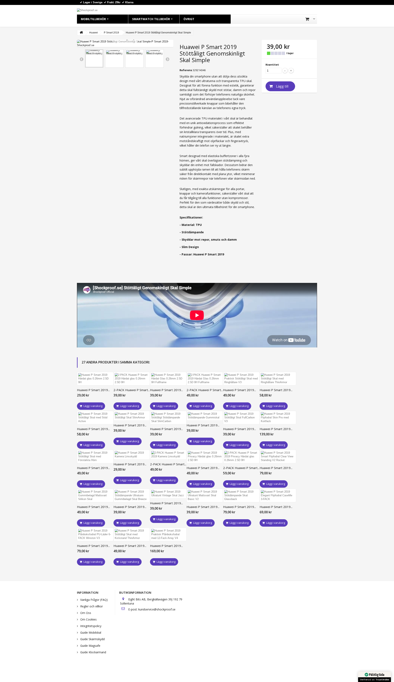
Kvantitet (272, 64)
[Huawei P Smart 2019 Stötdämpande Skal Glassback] (241, 495)
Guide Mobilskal (90, 632)
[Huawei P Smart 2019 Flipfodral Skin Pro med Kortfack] (278, 417)
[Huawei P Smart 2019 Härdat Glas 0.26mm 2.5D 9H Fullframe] (168, 378)
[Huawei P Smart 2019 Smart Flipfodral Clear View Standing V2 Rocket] (278, 456)
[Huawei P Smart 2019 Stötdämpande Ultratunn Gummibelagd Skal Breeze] (131, 495)
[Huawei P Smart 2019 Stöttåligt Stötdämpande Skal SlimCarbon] (168, 417)
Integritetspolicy (90, 626)
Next (167, 59)
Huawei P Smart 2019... (93, 390)
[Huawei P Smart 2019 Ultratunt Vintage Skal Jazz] (168, 494)
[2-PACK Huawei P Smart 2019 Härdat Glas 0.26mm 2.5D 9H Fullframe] (205, 378)
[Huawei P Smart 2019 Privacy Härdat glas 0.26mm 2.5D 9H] (205, 456)
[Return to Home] (81, 32)
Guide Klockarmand (92, 652)
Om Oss (85, 613)
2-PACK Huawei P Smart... (131, 390)
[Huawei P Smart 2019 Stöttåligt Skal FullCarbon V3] (241, 417)
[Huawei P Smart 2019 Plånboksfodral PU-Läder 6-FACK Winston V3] (95, 534)
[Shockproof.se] (87, 9)
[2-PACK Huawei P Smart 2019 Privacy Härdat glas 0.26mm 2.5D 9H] (241, 456)
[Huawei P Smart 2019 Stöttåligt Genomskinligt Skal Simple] (94, 58)
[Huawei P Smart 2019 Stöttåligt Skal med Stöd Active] (95, 417)
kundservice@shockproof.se (156, 609)
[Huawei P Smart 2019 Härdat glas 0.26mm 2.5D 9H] (95, 378)
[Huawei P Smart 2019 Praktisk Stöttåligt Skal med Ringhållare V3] (241, 378)
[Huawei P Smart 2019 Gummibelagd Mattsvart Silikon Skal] (95, 495)
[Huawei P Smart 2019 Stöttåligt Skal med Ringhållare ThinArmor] (278, 378)
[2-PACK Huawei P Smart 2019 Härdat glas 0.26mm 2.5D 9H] (131, 378)
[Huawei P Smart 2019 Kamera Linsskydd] (131, 455)
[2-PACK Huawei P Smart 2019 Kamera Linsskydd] (168, 455)
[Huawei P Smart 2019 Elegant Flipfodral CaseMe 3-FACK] (278, 495)
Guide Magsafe (89, 646)
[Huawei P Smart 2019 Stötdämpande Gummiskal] (205, 416)
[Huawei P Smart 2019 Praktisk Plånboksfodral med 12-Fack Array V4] (168, 534)
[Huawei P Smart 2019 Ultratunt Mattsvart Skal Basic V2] (205, 495)
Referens (186, 70)
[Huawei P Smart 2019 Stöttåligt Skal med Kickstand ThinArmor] (131, 534)
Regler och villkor (91, 606)
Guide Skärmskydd (92, 639)
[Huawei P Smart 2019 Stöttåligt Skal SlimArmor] (131, 416)
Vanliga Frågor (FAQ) (93, 600)
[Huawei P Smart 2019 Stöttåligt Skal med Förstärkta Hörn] (95, 456)
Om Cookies (88, 619)
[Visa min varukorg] (310, 19)
